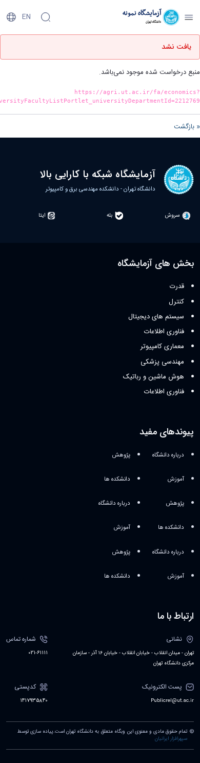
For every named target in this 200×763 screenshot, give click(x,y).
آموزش (176, 479)
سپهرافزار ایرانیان (171, 739)
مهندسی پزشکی (162, 362)
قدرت (177, 286)
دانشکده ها (171, 527)
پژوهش (175, 503)
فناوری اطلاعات (164, 331)
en (26, 17)
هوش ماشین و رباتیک (153, 377)
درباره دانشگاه (168, 455)
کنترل (176, 302)
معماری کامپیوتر (162, 346)
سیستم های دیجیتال (156, 316)
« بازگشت (187, 126)
